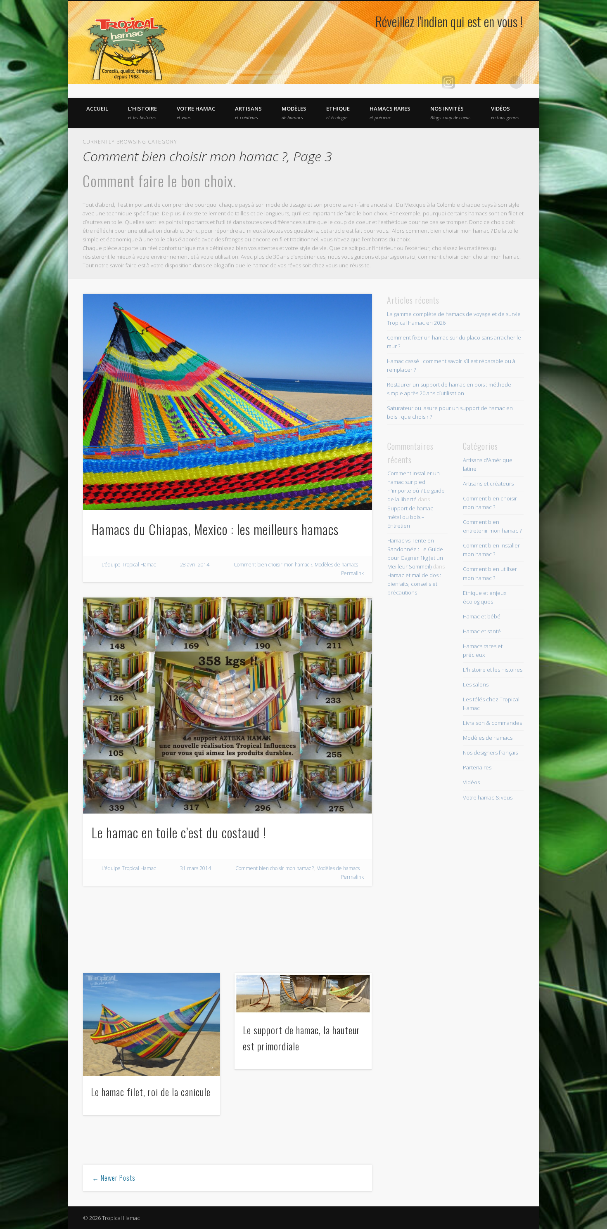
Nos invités (450, 112)
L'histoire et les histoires (492, 669)
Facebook (465, 82)
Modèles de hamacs (336, 564)
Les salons (475, 684)
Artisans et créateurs (488, 483)
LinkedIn (499, 82)
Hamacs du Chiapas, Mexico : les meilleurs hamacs (215, 529)
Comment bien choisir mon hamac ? (273, 564)
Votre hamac (196, 112)
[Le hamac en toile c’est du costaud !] (227, 705)
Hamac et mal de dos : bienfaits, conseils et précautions (414, 583)
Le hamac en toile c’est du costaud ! (179, 832)
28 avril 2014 (194, 564)
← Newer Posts (113, 1178)
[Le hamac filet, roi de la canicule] (151, 1024)
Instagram (448, 82)
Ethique (338, 112)
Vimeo (482, 82)
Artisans (248, 112)
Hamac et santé (482, 631)
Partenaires (477, 767)
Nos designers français (490, 752)
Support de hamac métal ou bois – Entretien (410, 517)
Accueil (97, 108)
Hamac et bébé (481, 616)
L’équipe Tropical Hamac (129, 564)
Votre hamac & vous (487, 797)
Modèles (294, 112)
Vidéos (505, 112)
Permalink (352, 573)
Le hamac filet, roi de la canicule (151, 1091)
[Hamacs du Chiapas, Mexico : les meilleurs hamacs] (227, 402)
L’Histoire (142, 112)
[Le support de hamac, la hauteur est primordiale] (303, 993)
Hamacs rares (390, 112)
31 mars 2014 (195, 868)
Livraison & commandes (492, 723)
